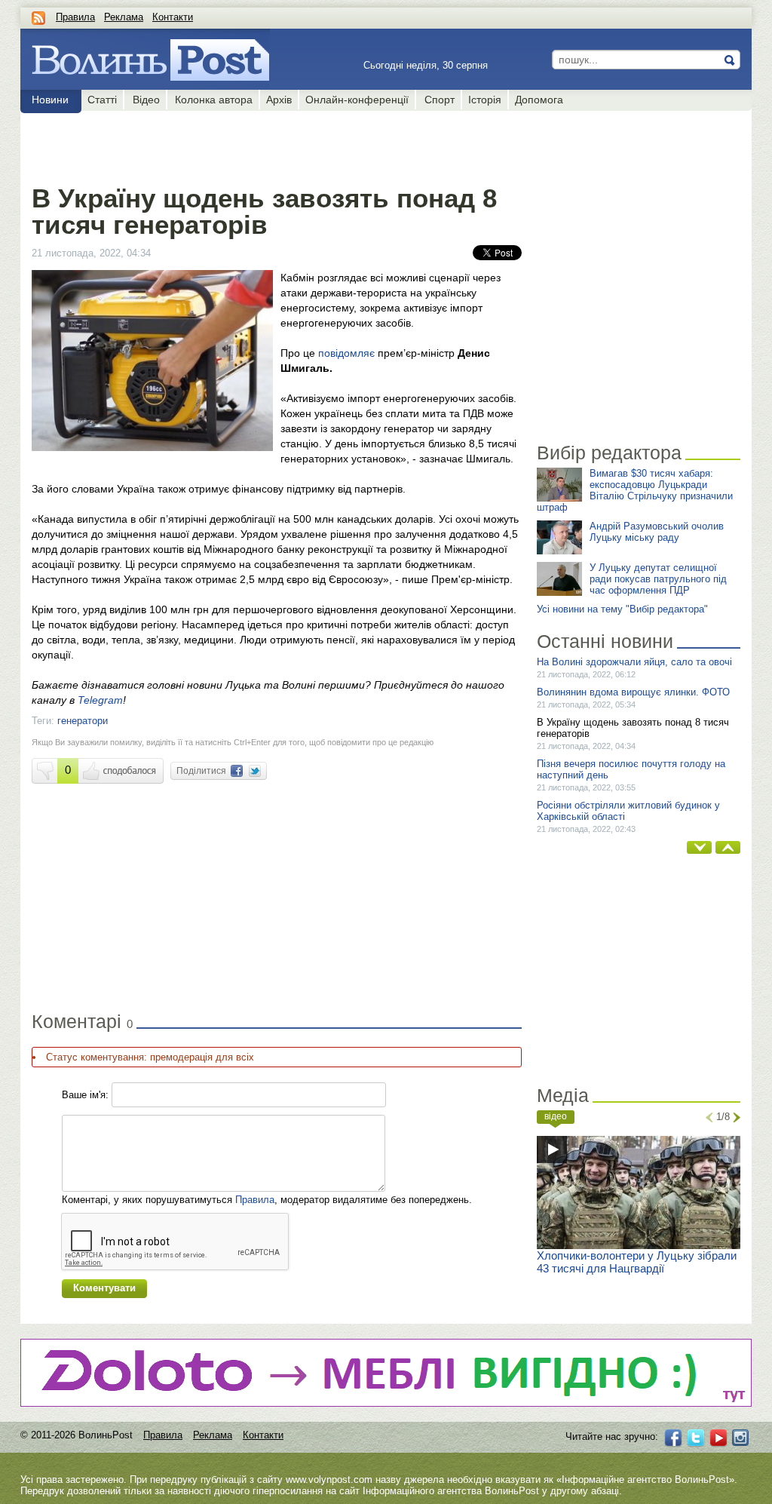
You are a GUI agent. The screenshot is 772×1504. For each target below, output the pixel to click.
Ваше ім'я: (85, 1094)
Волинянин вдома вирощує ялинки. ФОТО (633, 692)
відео (555, 1116)
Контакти (172, 17)
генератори (82, 720)
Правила (75, 17)
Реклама (123, 17)
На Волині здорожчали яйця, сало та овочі (634, 662)
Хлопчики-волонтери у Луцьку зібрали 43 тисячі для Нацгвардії (637, 1262)
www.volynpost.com (329, 1479)
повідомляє (348, 353)
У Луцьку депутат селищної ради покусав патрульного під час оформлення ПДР (658, 579)
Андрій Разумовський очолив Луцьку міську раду (657, 531)
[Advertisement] (276, 144)
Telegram (100, 700)
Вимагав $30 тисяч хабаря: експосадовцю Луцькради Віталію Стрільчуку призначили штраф (635, 490)
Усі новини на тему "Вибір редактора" (622, 609)
